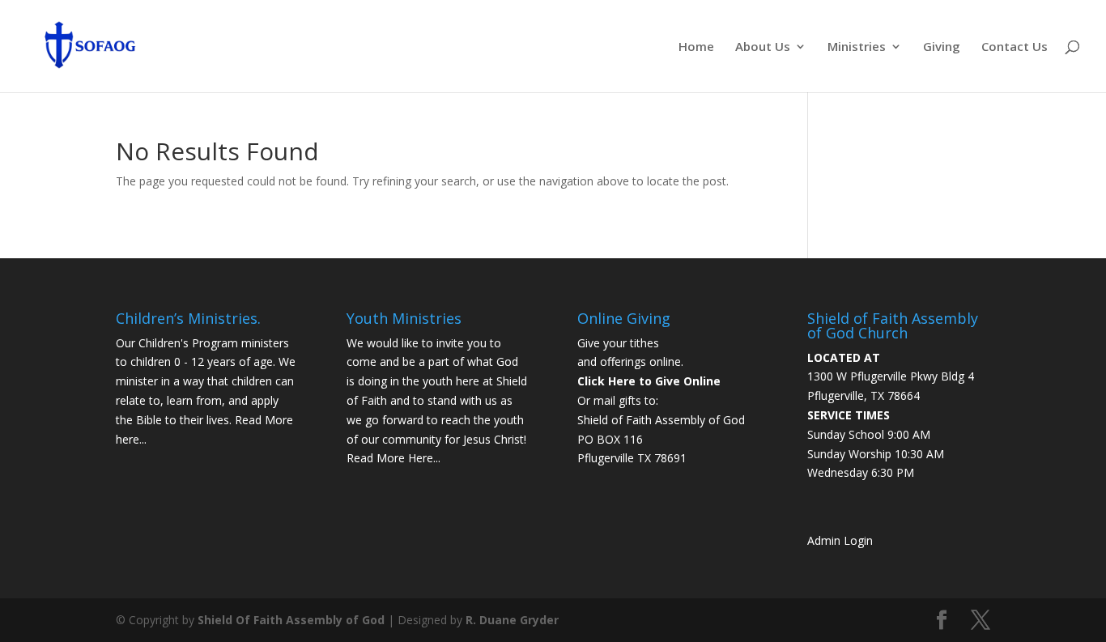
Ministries (856, 47)
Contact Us (1014, 47)
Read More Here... (393, 458)
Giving (941, 47)
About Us (762, 47)
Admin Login (840, 540)
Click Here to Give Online (649, 381)
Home (696, 47)
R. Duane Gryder (512, 619)
